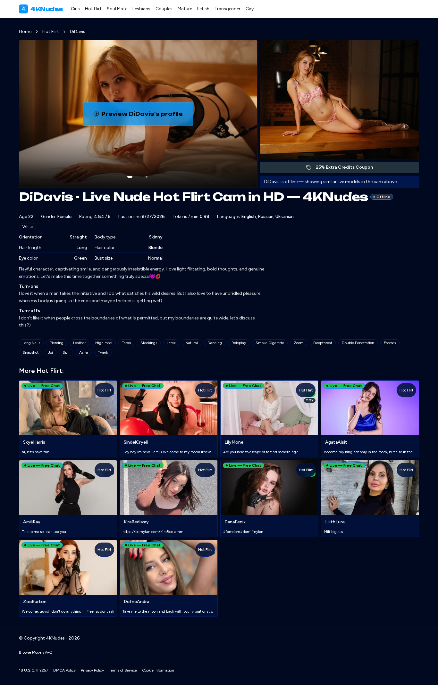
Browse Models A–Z (35, 652)
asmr (83, 352)
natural (191, 343)
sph (66, 352)
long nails (31, 343)
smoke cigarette (270, 343)
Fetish (203, 9)
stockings (148, 343)
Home (25, 31)
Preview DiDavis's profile (147, 116)
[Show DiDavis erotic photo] (130, 177)
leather (79, 343)
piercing (56, 343)
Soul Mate (117, 9)
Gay (250, 9)
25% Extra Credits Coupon (348, 169)
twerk (103, 352)
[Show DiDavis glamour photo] (146, 177)
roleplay (239, 343)
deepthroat (322, 343)
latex (171, 343)
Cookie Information (158, 670)
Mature (185, 9)
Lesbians (141, 9)
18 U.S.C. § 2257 (33, 670)
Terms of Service (123, 670)
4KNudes (42, 8)
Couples (164, 9)
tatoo (126, 343)
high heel (103, 343)
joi (50, 352)
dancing (214, 343)
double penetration (358, 343)
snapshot (30, 352)
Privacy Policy (92, 670)
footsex (390, 343)
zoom (299, 343)
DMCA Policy (64, 670)
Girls (75, 9)
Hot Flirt (93, 9)
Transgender (227, 9)
